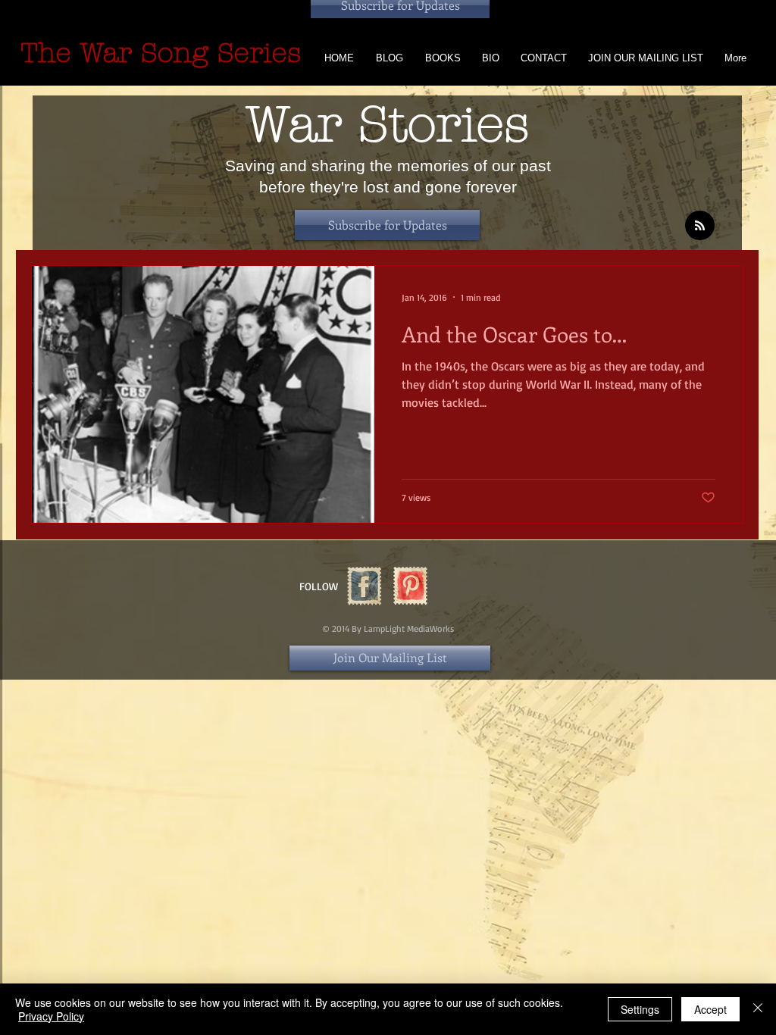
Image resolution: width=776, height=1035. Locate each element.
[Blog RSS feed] (700, 226)
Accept (710, 1009)
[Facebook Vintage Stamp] (364, 586)
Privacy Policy (51, 1016)
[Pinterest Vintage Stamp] (410, 586)
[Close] (758, 1009)
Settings (640, 1009)
